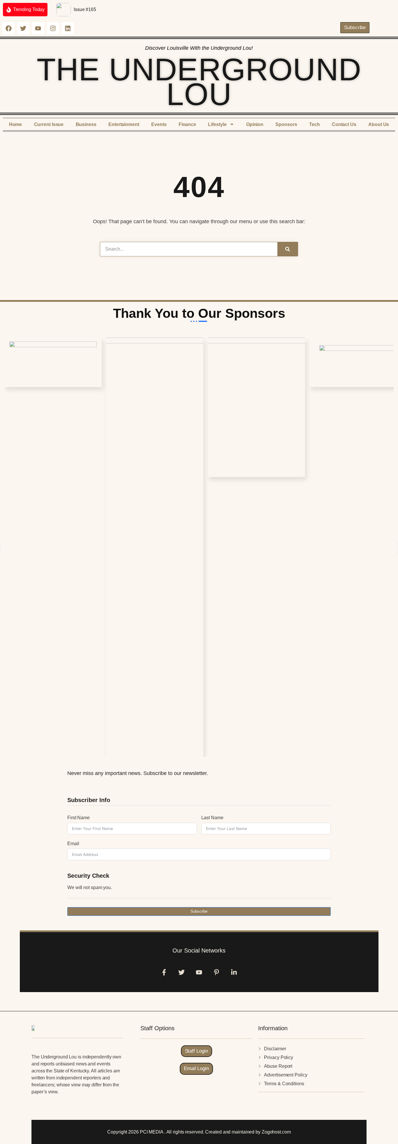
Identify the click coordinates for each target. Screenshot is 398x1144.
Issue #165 (85, 9)
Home (15, 124)
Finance (187, 124)
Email (73, 843)
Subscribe (199, 911)
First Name (78, 817)
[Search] (287, 249)
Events (158, 124)
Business (86, 124)
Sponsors (286, 124)
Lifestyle (217, 124)
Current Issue (49, 124)
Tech (314, 124)
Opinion (254, 124)
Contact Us (344, 124)
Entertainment (123, 124)
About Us (378, 124)
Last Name (212, 817)
